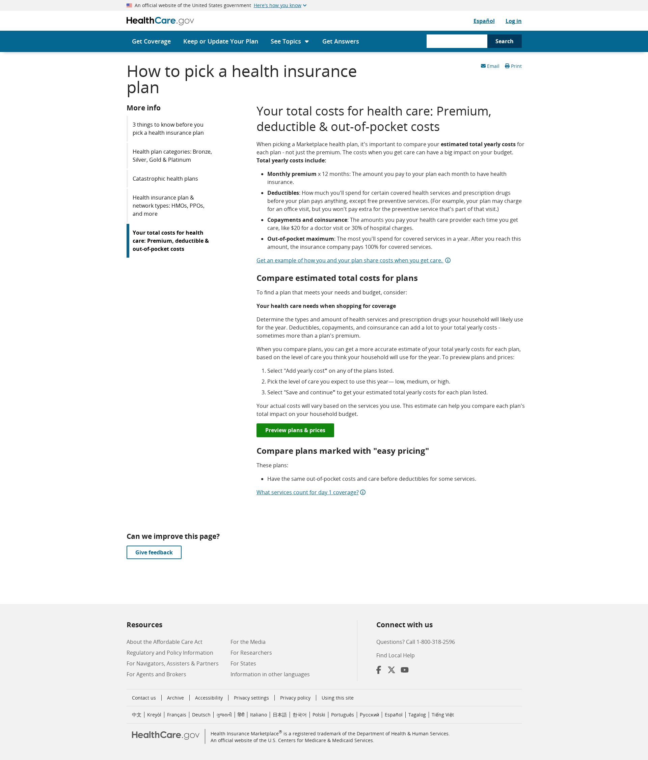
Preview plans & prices (295, 430)
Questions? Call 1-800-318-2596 (415, 642)
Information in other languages (270, 674)
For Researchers (251, 652)
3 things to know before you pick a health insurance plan (168, 128)
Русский (369, 714)
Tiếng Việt (443, 714)
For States (243, 663)
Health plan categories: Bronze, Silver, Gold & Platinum (172, 155)
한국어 (300, 714)
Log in (514, 21)
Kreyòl (154, 714)
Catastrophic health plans (165, 178)
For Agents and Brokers (156, 674)
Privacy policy (295, 698)
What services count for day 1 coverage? (307, 492)
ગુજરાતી (224, 714)
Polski (319, 714)
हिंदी (241, 714)
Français (176, 714)
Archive (175, 698)
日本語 (280, 714)
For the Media (248, 642)
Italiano (258, 714)
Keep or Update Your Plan (220, 41)
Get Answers (340, 41)
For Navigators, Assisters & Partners (173, 663)
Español (484, 21)
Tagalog (417, 714)
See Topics (286, 41)
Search (504, 41)
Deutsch (201, 714)
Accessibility (209, 698)
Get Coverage (151, 41)
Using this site (338, 698)
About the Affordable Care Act (164, 642)
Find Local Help (395, 655)
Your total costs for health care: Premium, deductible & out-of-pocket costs (171, 241)
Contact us (144, 698)
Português (342, 714)
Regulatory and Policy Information (170, 652)
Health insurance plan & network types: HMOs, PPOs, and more (169, 205)
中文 (136, 714)
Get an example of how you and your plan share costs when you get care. (350, 260)
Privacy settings (251, 698)
